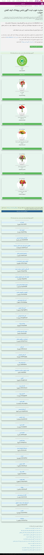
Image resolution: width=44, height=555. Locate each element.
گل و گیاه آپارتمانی (22, 316)
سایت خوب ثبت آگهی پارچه (35, 545)
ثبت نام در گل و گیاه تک (20, 1)
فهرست (13, 1)
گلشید (22, 378)
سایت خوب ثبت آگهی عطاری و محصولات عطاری (31, 535)
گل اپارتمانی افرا (22, 363)
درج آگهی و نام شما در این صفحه (12, 208)
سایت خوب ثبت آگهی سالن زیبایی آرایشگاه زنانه (31, 539)
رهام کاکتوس (22, 440)
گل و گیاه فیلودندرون (22, 300)
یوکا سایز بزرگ (22, 324)
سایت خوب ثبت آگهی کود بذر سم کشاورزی (32, 528)
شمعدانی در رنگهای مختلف (22, 339)
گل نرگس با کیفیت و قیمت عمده (22, 269)
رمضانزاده (22, 518)
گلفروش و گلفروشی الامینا (22, 292)
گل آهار (22, 347)
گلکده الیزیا (22, 425)
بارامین (22, 511)
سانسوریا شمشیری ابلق (22, 253)
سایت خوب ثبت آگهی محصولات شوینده (33, 537)
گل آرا (22, 456)
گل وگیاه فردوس (22, 409)
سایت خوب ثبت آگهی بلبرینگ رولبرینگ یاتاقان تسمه (31, 547)
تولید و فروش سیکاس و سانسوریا (22, 370)
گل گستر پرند (22, 386)
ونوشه (22, 487)
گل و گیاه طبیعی (22, 308)
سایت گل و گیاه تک (23, 554)
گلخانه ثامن (22, 433)
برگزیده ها (8, 1)
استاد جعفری (22, 417)
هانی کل (22, 222)
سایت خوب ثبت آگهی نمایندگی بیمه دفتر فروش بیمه (31, 550)
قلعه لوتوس (22, 479)
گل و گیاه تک (41, 6)
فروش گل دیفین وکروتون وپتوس (22, 277)
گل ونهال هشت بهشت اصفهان (22, 503)
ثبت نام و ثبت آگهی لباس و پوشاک (28, 42)
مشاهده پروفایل (22, 74)
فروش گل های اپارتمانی (22, 331)
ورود (26, 1)
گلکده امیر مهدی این (22, 495)
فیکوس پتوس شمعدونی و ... (22, 261)
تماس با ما (3, 1)
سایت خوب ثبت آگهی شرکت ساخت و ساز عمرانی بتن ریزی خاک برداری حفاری (26, 541)
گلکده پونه (22, 472)
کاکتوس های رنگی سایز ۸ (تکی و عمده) (22, 246)
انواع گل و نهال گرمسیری (22, 238)
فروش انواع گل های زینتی (22, 285)
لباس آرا (16, 37)
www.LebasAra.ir (10, 37)
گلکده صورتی (22, 464)
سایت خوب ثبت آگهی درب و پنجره (34, 543)
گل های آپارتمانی (22, 355)
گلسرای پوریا (22, 394)
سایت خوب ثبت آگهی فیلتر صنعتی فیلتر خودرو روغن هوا (30, 530)
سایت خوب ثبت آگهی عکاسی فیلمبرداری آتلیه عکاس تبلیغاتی (29, 532)
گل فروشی (23, 3)
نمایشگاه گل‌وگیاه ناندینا (22, 448)
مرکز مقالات (36, 6)
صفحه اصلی (31, 1)
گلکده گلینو (22, 402)
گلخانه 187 (22, 230)
